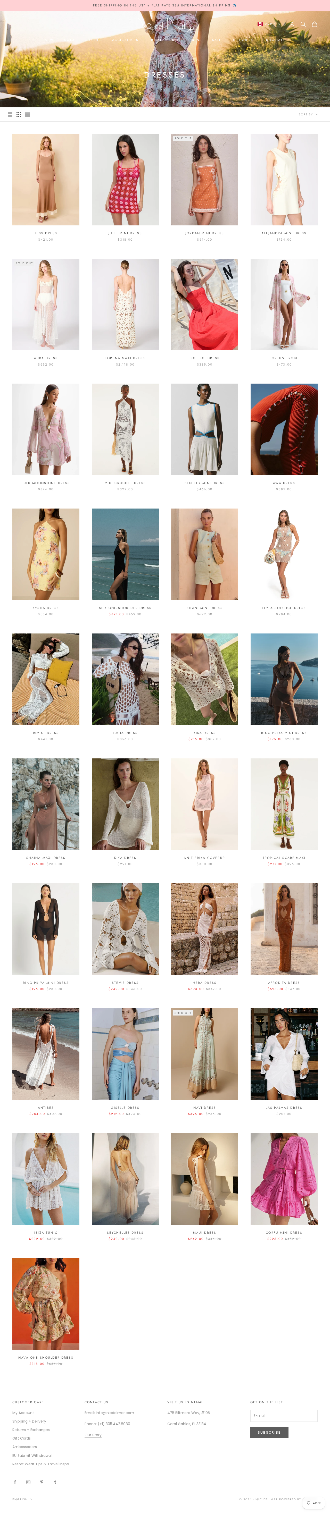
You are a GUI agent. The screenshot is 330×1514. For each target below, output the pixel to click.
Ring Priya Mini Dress (284, 733)
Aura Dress (46, 358)
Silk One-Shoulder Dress (125, 608)
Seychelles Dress (125, 1232)
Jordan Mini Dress (204, 233)
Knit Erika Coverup (204, 858)
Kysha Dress (46, 608)
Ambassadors (24, 1446)
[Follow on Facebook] (15, 1482)
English (20, 1499)
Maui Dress (205, 1232)
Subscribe (269, 1432)
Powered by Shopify (298, 1499)
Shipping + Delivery (29, 1421)
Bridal (155, 40)
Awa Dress (284, 483)
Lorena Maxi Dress (125, 358)
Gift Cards (21, 1438)
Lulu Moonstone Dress (46, 483)
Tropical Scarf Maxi (284, 858)
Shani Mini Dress (205, 608)
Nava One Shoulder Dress (45, 1357)
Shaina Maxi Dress (46, 858)
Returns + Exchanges (31, 1429)
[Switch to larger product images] (10, 114)
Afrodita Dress (284, 982)
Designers (242, 40)
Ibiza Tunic (45, 1232)
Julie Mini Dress (125, 233)
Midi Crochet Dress (125, 483)
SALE (216, 40)
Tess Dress (46, 233)
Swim (69, 40)
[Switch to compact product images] (27, 114)
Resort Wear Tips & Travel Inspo (40, 1464)
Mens (196, 40)
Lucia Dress (125, 733)
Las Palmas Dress (284, 1107)
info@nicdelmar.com (115, 1412)
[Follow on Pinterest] (41, 1482)
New (49, 40)
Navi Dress (204, 1107)
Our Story (93, 1434)
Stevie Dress (125, 982)
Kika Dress (205, 733)
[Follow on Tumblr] (55, 1482)
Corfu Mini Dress (284, 1232)
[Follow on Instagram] (28, 1482)
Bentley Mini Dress (205, 483)
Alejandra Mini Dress (284, 233)
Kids (176, 40)
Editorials (274, 40)
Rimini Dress (46, 733)
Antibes (46, 1107)
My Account (23, 1412)
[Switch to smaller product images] (18, 114)
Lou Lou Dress (205, 358)
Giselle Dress (125, 1107)
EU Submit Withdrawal (32, 1455)
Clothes (93, 40)
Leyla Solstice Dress (284, 608)
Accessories (125, 40)
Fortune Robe (284, 358)
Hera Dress (205, 982)
